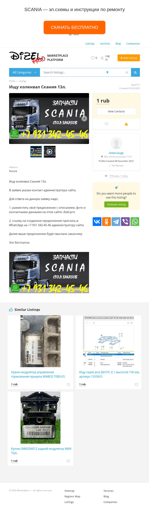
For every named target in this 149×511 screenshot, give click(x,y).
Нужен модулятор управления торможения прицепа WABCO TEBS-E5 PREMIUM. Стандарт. (38, 374)
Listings (90, 43)
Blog (118, 43)
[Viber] (125, 221)
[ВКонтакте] (97, 221)
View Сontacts (116, 111)
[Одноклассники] (106, 221)
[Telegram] (116, 221)
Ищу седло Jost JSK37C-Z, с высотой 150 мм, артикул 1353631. (109, 374)
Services (105, 43)
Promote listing (116, 204)
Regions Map (72, 496)
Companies (133, 43)
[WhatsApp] (134, 221)
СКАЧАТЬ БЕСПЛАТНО (74, 27)
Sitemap (69, 490)
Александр (116, 153)
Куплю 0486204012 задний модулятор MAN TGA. (41, 451)
